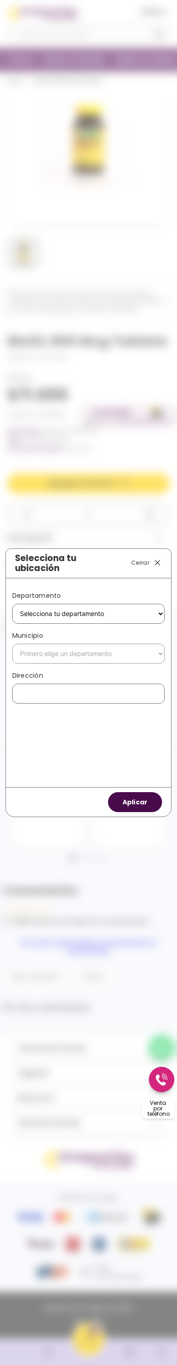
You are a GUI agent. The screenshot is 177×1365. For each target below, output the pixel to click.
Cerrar (140, 563)
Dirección (27, 675)
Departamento (36, 595)
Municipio (27, 635)
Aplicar (135, 802)
